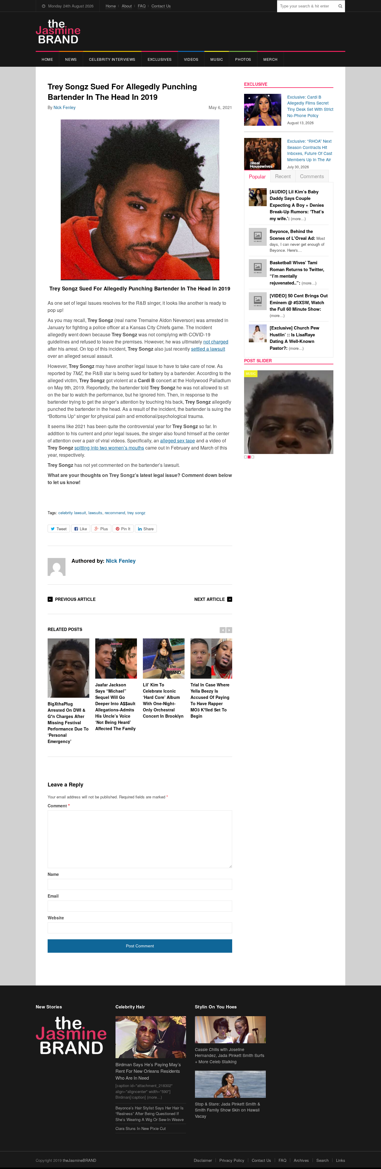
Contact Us (161, 6)
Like (83, 528)
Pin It (125, 528)
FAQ (142, 6)
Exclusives (160, 59)
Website (56, 918)
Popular (257, 176)
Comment (59, 806)
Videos (191, 59)
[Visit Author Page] (56, 567)
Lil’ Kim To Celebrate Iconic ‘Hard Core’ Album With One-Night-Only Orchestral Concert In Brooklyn (163, 700)
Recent (283, 176)
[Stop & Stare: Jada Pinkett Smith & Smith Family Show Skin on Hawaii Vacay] (230, 1084)
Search (322, 1160)
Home (111, 6)
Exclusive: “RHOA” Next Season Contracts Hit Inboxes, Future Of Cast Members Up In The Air (309, 150)
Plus (104, 528)
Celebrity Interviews (112, 59)
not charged (215, 341)
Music (216, 59)
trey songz (136, 512)
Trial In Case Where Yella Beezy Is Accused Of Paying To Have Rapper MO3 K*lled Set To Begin (209, 700)
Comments (312, 176)
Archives (301, 1160)
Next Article (209, 599)
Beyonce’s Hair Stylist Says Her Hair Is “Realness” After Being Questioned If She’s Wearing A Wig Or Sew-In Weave (149, 1113)
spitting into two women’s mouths (109, 447)
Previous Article (75, 599)
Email (53, 896)
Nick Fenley (65, 107)
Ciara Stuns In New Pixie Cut (140, 1128)
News (70, 59)
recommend (115, 512)
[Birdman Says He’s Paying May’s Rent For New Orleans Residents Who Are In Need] (150, 1037)
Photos (243, 59)
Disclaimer (203, 1160)
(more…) (297, 205)
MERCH (270, 59)
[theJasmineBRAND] (58, 31)
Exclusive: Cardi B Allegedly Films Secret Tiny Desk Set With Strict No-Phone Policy (310, 106)
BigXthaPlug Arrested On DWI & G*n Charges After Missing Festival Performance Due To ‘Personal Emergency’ (68, 722)
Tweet (62, 528)
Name (53, 874)
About (127, 6)
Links (340, 1160)
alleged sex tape (177, 440)
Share (148, 528)
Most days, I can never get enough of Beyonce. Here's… (297, 240)
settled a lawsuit (208, 348)
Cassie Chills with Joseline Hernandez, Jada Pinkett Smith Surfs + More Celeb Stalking (229, 1055)
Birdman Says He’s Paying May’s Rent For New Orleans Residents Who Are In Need (148, 1071)
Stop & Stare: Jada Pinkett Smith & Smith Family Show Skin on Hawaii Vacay (227, 1110)
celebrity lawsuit (72, 512)
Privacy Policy (231, 1160)
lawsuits (95, 512)
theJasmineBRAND (79, 1160)
